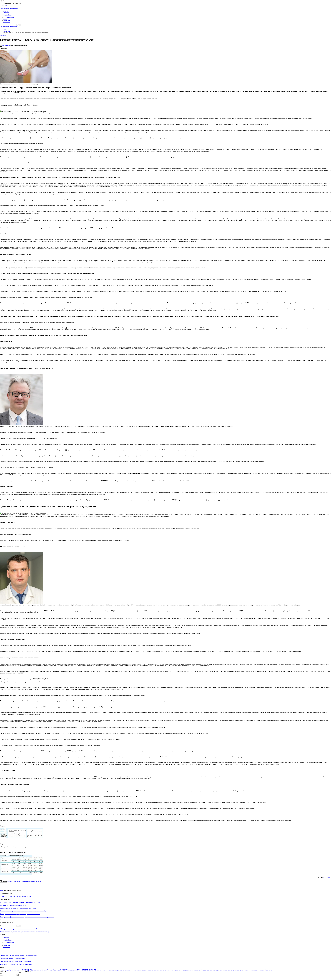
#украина (260, 970)
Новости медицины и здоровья (9, 8)
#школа (267, 970)
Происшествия (7, 15)
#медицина (184, 970)
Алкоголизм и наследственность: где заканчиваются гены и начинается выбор (24, 931)
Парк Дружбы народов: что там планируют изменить (15, 961)
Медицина (6, 20)
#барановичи (18, 970)
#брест (63, 969)
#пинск (230, 970)
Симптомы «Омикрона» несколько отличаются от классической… (19, 953)
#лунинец (173, 970)
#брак (58, 970)
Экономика (6, 22)
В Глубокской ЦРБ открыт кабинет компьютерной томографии (18, 955)
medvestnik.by (327, 877)
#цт (264, 970)
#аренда (7, 970)
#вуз (102, 970)
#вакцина (99, 970)
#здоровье (136, 970)
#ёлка (271, 970)
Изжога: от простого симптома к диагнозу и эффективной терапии (20, 902)
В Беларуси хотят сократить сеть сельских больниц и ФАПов (19, 929)
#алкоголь (2, 970)
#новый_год (215, 970)
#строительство (253, 970)
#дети (114, 970)
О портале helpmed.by (9, 5)
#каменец (142, 970)
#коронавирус (161, 970)
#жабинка (124, 970)
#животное (130, 970)
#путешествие (235, 970)
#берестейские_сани (37, 970)
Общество (6, 14)
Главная (5, 11)
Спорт (5, 19)
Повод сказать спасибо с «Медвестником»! (12, 958)
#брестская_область (86, 970)
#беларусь (27, 969)
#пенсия (225, 970)
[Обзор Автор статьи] (3, 889)
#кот (167, 970)
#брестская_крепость (72, 970)
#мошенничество (196, 970)
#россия (246, 970)
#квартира (148, 970)
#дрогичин (119, 970)
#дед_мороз (105, 970)
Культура (6, 12)
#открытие (221, 970)
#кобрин (154, 970)
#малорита (178, 970)
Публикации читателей (10, 17)
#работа (242, 970)
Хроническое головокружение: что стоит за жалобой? (16, 964)
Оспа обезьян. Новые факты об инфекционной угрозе (16, 896)
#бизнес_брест (52, 970)
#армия (11, 970)
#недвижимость (206, 970)
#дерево (110, 970)
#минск (190, 970)
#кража (169, 970)
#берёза (44, 970)
